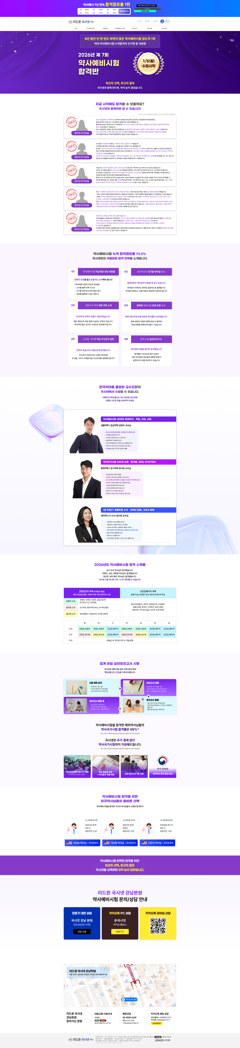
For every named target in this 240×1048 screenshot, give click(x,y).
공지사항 (149, 28)
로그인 (139, 21)
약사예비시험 (90, 28)
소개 (76, 28)
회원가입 (147, 21)
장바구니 (156, 21)
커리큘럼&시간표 (120, 28)
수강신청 (164, 28)
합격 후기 (135, 28)
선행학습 (105, 28)
